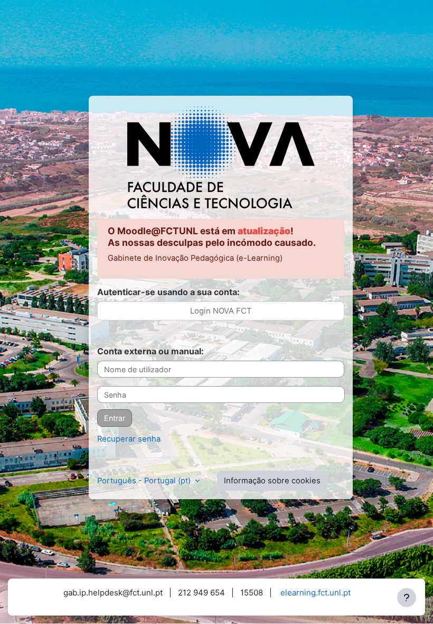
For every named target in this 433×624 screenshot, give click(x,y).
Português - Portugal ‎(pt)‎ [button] (145, 480)
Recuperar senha (129, 439)
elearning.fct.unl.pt (315, 593)
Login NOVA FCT (221, 311)
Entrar (114, 418)
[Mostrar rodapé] (406, 597)
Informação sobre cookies (272, 480)
